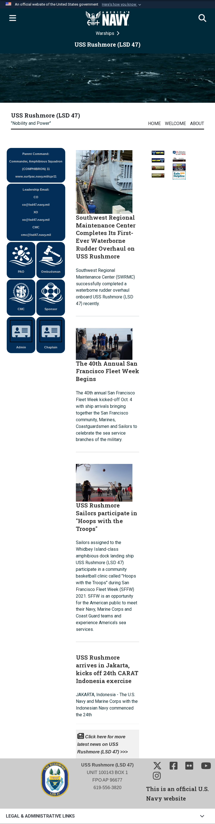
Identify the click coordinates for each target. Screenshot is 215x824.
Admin (21, 347)
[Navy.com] (158, 158)
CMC (21, 309)
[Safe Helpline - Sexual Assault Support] (179, 174)
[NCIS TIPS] (179, 159)
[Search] (202, 18)
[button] (122, 4)
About (197, 123)
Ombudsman (50, 271)
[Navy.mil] (158, 151)
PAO (21, 271)
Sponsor (51, 309)
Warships (105, 33)
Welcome (175, 123)
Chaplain (50, 347)
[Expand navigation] (12, 18)
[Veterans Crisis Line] (179, 151)
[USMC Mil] (158, 166)
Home (154, 123)
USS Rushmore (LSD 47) (45, 115)
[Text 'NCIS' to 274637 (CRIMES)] (179, 166)
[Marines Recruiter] (158, 173)
